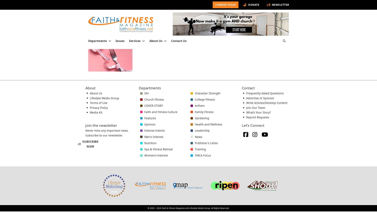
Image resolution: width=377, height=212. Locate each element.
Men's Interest (153, 137)
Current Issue (225, 4)
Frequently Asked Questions (265, 93)
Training (200, 149)
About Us (155, 41)
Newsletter (280, 4)
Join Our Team (255, 108)
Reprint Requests (257, 117)
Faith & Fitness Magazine (173, 208)
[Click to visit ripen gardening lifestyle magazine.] (225, 185)
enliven (200, 106)
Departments (97, 41)
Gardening (202, 118)
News (198, 137)
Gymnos (149, 124)
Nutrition (150, 143)
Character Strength (207, 93)
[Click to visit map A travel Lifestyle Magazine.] (187, 185)
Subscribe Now (88, 144)
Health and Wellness (208, 124)
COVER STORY (153, 106)
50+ (146, 93)
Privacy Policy (99, 108)
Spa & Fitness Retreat (158, 149)
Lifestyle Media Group (104, 98)
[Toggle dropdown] (109, 41)
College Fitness (205, 99)
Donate (253, 4)
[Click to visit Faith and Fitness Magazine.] (150, 186)
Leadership (202, 130)
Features (150, 118)
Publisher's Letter (206, 143)
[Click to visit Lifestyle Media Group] (114, 186)
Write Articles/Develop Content (266, 103)
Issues (120, 41)
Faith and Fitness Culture (160, 112)
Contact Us (179, 41)
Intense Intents (154, 130)
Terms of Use (98, 103)
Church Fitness (154, 99)
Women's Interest (156, 155)
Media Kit (96, 112)
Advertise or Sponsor (260, 98)
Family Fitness (204, 112)
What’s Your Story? (258, 112)
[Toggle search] (284, 41)
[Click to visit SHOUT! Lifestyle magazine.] (262, 186)
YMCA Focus (203, 155)
